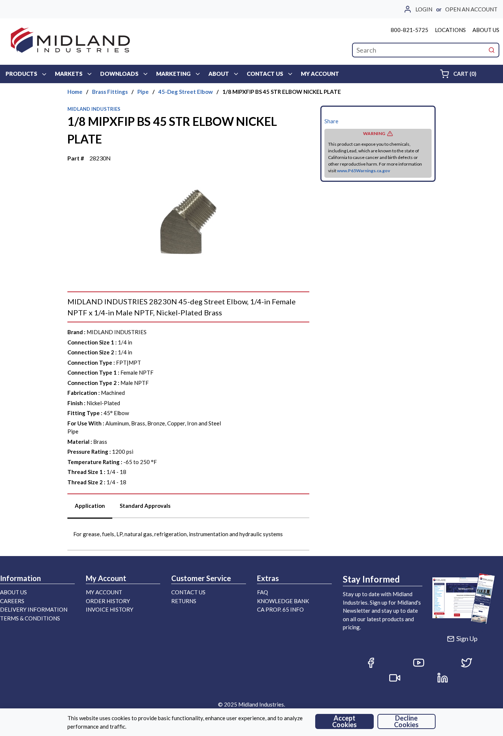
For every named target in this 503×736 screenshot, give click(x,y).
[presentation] (89, 508)
